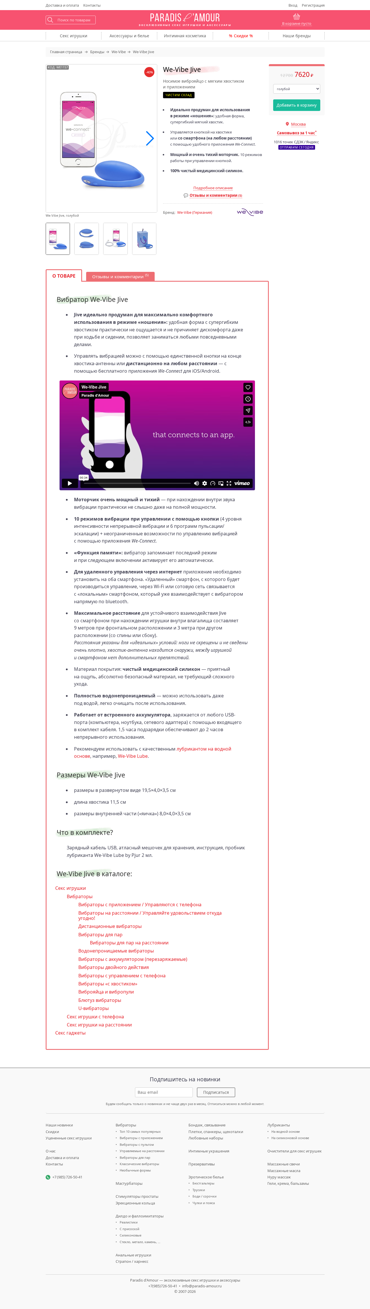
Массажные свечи (283, 1164)
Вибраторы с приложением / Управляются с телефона (139, 904)
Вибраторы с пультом (137, 1144)
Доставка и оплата (62, 1157)
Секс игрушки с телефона (95, 1016)
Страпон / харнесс (132, 1261)
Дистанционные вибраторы (110, 926)
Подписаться (216, 1092)
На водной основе (285, 1131)
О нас (51, 1151)
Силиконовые (130, 1235)
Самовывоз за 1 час (297, 132)
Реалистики (129, 1222)
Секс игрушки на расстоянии (99, 1025)
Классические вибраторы (139, 1164)
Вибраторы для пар (100, 934)
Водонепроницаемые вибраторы (116, 951)
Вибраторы (79, 896)
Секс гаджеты (70, 1033)
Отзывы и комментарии (216, 195)
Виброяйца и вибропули (106, 992)
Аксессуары (129, 35)
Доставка (62, 5)
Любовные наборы (205, 1138)
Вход (292, 5)
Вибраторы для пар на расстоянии (129, 942)
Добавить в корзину (297, 105)
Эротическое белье (206, 1177)
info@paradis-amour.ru (202, 1285)
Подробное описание (213, 187)
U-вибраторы (93, 1008)
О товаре (63, 276)
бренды (297, 35)
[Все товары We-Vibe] (250, 212)
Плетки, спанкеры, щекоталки (215, 1131)
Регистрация (313, 5)
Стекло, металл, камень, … (140, 1242)
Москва (298, 124)
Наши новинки (59, 1125)
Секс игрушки (70, 888)
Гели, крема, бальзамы (288, 1183)
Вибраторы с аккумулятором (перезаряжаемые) (132, 959)
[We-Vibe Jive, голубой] (58, 239)
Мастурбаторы (129, 1183)
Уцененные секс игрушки (69, 1138)
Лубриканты (278, 1125)
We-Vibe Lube (133, 756)
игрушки (73, 35)
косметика (185, 35)
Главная (66, 51)
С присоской (129, 1229)
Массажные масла (283, 1170)
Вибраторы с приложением (141, 1138)
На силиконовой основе (290, 1138)
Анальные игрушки (133, 1255)
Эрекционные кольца (135, 1203)
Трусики (199, 1190)
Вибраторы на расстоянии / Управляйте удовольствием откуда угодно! (150, 915)
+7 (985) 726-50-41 (67, 1177)
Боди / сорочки (205, 1196)
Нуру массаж (279, 1177)
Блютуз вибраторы (99, 1000)
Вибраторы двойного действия (113, 967)
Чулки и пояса (204, 1203)
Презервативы (201, 1164)
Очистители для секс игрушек (294, 1151)
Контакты (92, 5)
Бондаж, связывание (206, 1125)
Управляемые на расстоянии (142, 1151)
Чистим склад (179, 95)
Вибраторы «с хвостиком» (107, 984)
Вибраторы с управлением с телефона (122, 975)
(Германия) (194, 212)
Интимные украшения (208, 1151)
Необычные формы (135, 1170)
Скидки (241, 35)
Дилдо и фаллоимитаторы (140, 1216)
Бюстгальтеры (203, 1183)
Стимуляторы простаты (137, 1196)
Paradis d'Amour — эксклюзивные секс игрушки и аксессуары (185, 1280)
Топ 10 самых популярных (140, 1131)
